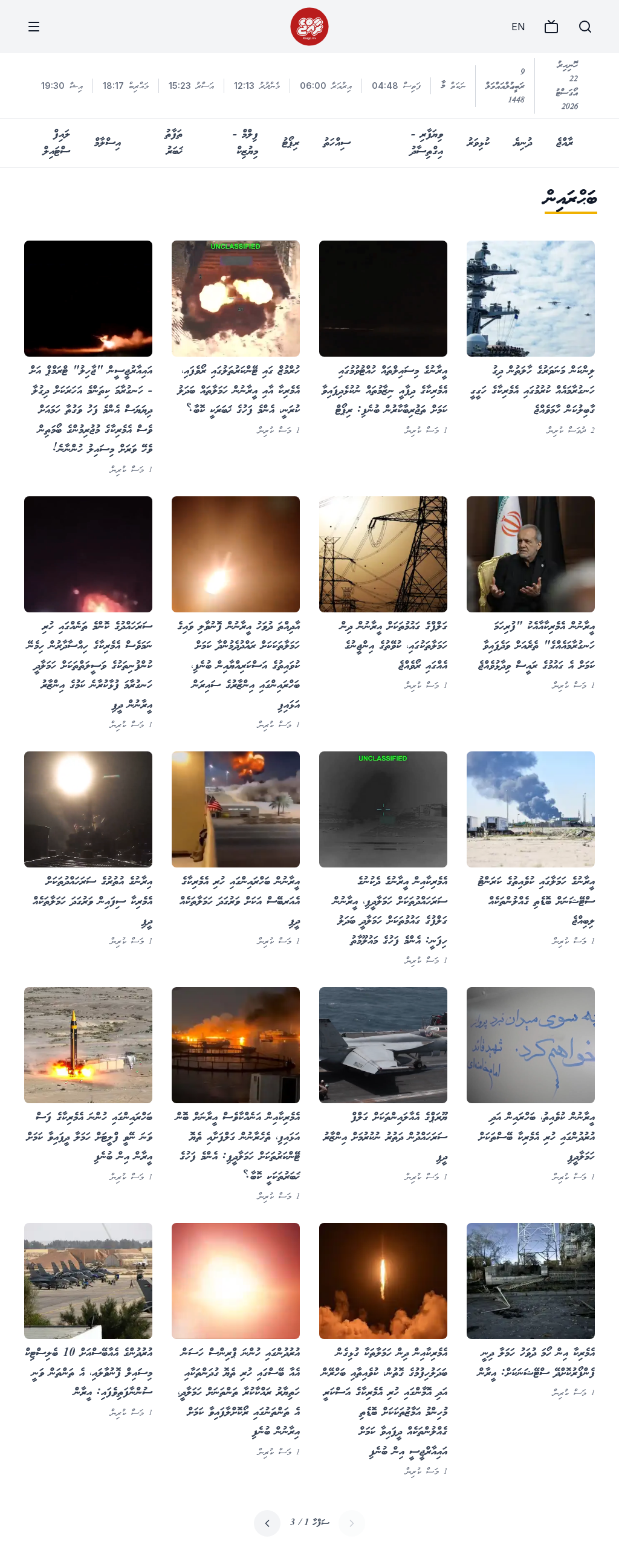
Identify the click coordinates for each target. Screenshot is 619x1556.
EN (518, 27)
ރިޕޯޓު (290, 143)
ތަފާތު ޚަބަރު (174, 143)
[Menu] (34, 27)
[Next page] (267, 1523)
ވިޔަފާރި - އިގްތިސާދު (426, 143)
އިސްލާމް (107, 143)
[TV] (551, 27)
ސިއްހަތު (337, 143)
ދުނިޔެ (523, 143)
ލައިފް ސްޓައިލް (56, 143)
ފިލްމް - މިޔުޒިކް (245, 143)
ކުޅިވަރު (478, 143)
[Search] (585, 27)
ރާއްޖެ (564, 143)
